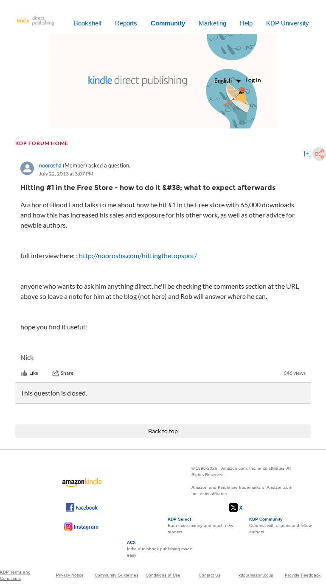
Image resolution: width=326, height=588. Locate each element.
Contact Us (209, 575)
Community (168, 23)
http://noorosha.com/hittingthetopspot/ (138, 255)
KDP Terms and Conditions (15, 575)
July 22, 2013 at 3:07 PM (66, 173)
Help (246, 23)
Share (67, 373)
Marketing (212, 23)
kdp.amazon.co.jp (256, 575)
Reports (126, 23)
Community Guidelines (116, 575)
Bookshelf (87, 23)
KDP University (287, 23)
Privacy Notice (70, 575)
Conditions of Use (163, 575)
